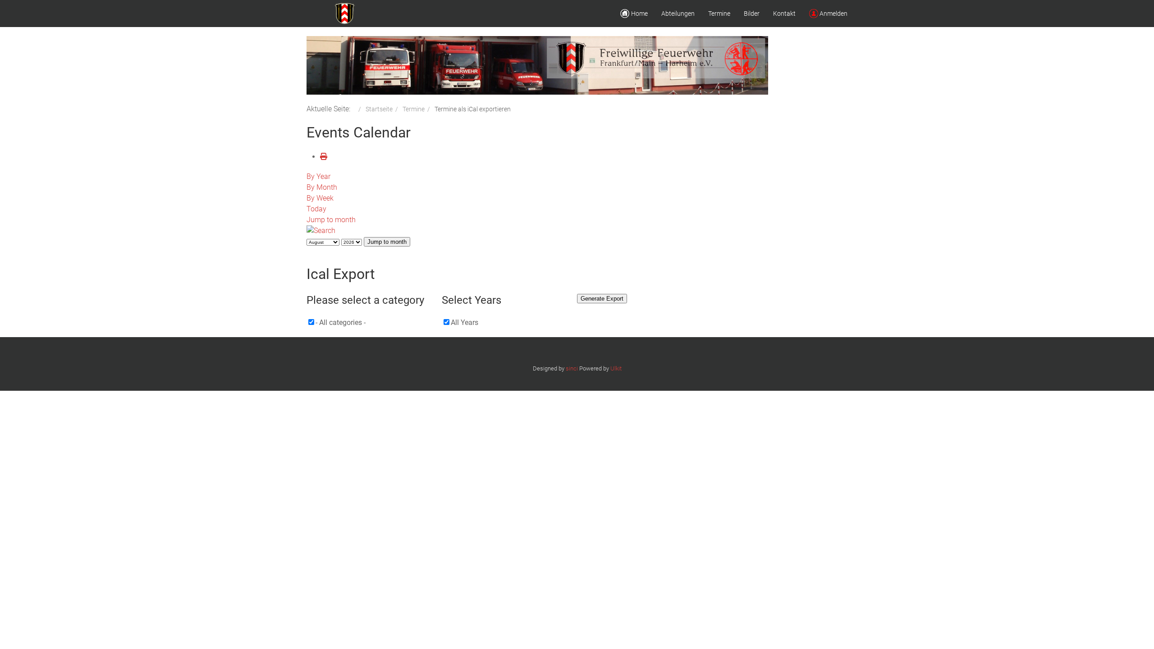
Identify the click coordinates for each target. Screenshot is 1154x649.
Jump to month (331, 219)
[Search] (321, 230)
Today (316, 209)
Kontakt (784, 13)
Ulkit (616, 368)
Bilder (752, 13)
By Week (320, 198)
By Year (318, 176)
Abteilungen (678, 13)
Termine (719, 13)
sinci (572, 368)
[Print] (323, 156)
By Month (322, 187)
